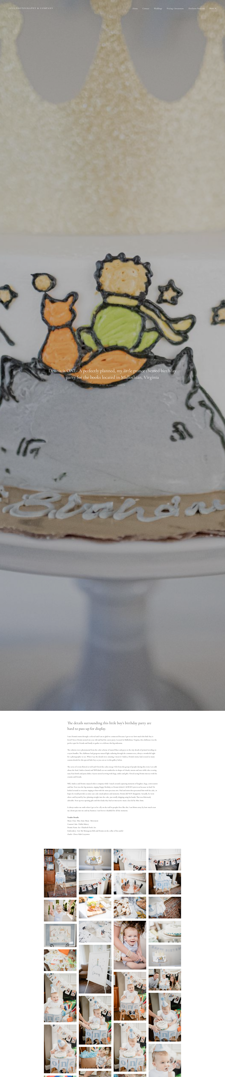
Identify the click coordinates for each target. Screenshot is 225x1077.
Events (121, 385)
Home (135, 8)
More (211, 8)
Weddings (158, 8)
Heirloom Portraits (196, 8)
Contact (145, 8)
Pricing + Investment (175, 8)
